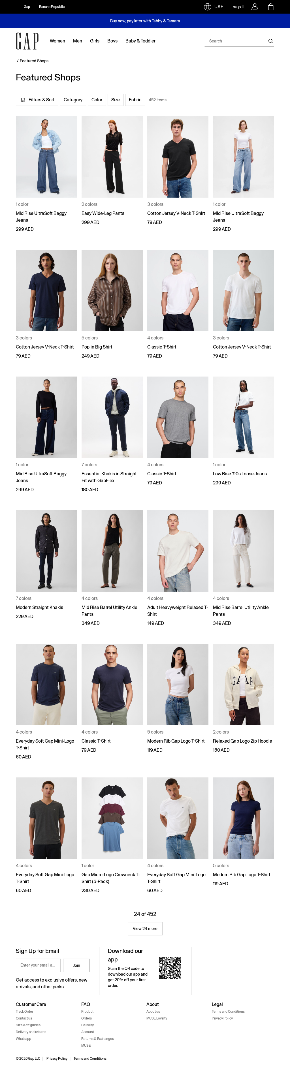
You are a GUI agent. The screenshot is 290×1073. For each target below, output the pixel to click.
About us (153, 1012)
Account (87, 1032)
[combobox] (239, 41)
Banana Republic (52, 7)
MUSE (86, 1046)
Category (73, 99)
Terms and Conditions (228, 1012)
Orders (86, 1018)
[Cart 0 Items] (271, 7)
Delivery (87, 1025)
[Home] (27, 41)
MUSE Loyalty (156, 1018)
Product (87, 1012)
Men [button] (77, 41)
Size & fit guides (28, 1025)
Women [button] (57, 41)
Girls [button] (94, 41)
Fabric (135, 99)
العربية (238, 7)
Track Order (24, 1012)
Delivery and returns (31, 1032)
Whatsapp (23, 1039)
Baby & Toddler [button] (140, 41)
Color (96, 99)
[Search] (270, 41)
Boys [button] (112, 41)
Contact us (24, 1018)
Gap (27, 7)
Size (115, 99)
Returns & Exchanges (97, 1039)
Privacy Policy (222, 1018)
